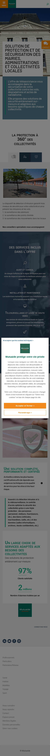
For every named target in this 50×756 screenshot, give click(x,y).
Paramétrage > (25, 412)
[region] (25, 378)
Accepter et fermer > (25, 406)
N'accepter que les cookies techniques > (18, 340)
